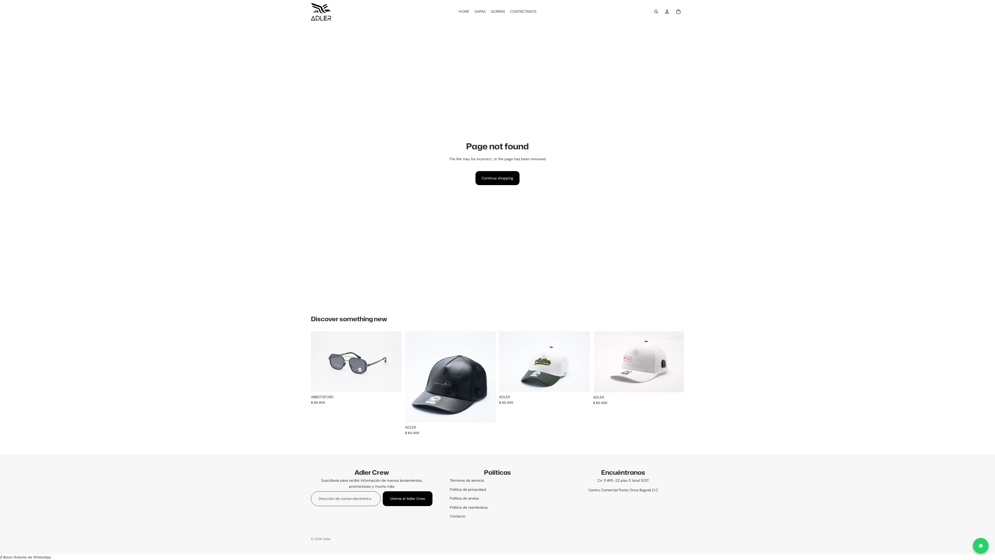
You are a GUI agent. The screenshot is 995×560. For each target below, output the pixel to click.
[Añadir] (582, 384)
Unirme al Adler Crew (407, 498)
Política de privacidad (468, 489)
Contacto (457, 516)
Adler (327, 539)
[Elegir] (394, 384)
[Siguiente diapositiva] (488, 377)
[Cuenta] (667, 11)
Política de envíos (464, 498)
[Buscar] (656, 11)
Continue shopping (497, 178)
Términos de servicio (467, 480)
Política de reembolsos (469, 507)
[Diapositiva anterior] (413, 377)
